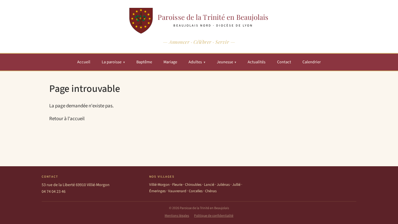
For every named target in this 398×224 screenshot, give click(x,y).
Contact (284, 62)
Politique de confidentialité (213, 215)
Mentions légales (177, 215)
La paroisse (113, 62)
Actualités (256, 62)
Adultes (197, 62)
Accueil (83, 62)
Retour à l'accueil (66, 118)
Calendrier (311, 62)
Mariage (170, 62)
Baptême (144, 62)
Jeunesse (227, 62)
